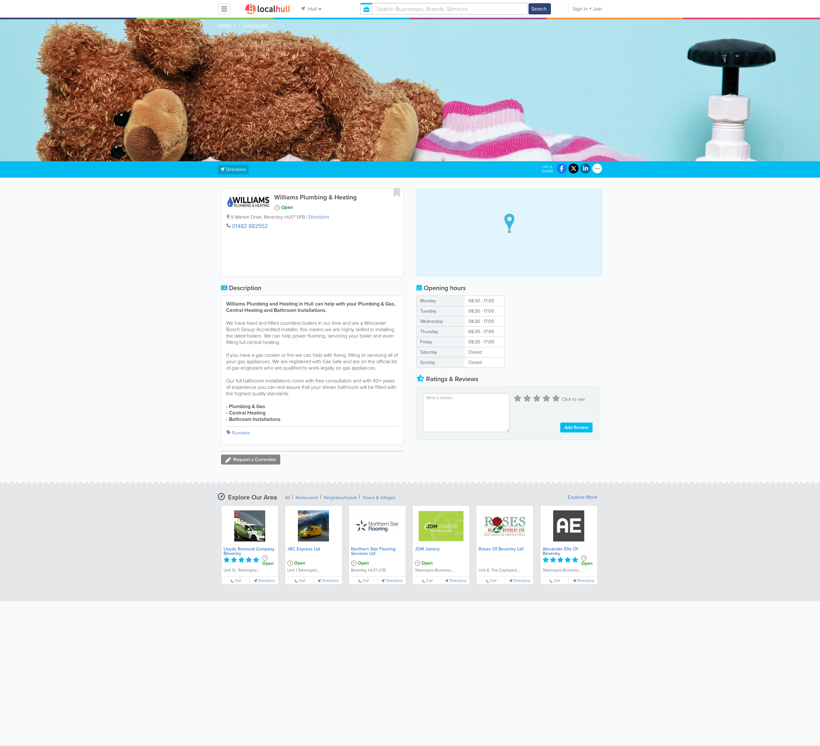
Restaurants (307, 497)
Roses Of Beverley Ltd (501, 549)
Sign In (580, 9)
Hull (311, 9)
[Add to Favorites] (397, 192)
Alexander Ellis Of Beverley (560, 551)
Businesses (255, 25)
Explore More (582, 497)
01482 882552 (250, 226)
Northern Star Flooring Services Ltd (373, 551)
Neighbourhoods (340, 497)
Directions (318, 217)
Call (238, 581)
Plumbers (241, 433)
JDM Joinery (427, 549)
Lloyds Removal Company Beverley (249, 551)
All (287, 497)
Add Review (576, 427)
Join (597, 9)
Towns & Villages (379, 497)
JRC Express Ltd (303, 549)
